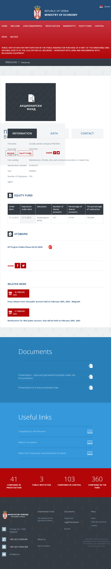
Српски (101, 6)
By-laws (67, 529)
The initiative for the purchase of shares (45, 519)
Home (4, 26)
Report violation (44, 546)
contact (87, 133)
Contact (94, 525)
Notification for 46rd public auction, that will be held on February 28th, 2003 (44, 320)
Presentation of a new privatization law (38, 387)
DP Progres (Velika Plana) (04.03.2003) (25, 247)
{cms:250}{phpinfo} (32, 26)
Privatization (52, 26)
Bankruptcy (69, 26)
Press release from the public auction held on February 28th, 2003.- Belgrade (44, 301)
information (22, 133)
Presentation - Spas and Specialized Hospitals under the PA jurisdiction (46, 377)
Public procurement (98, 522)
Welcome (15, 26)
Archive (14, 36)
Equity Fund (85, 26)
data (54, 133)
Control (99, 26)
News (4, 36)
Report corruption (27, 442)
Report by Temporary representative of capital (42, 453)
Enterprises (25, 62)
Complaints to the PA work (31, 431)
